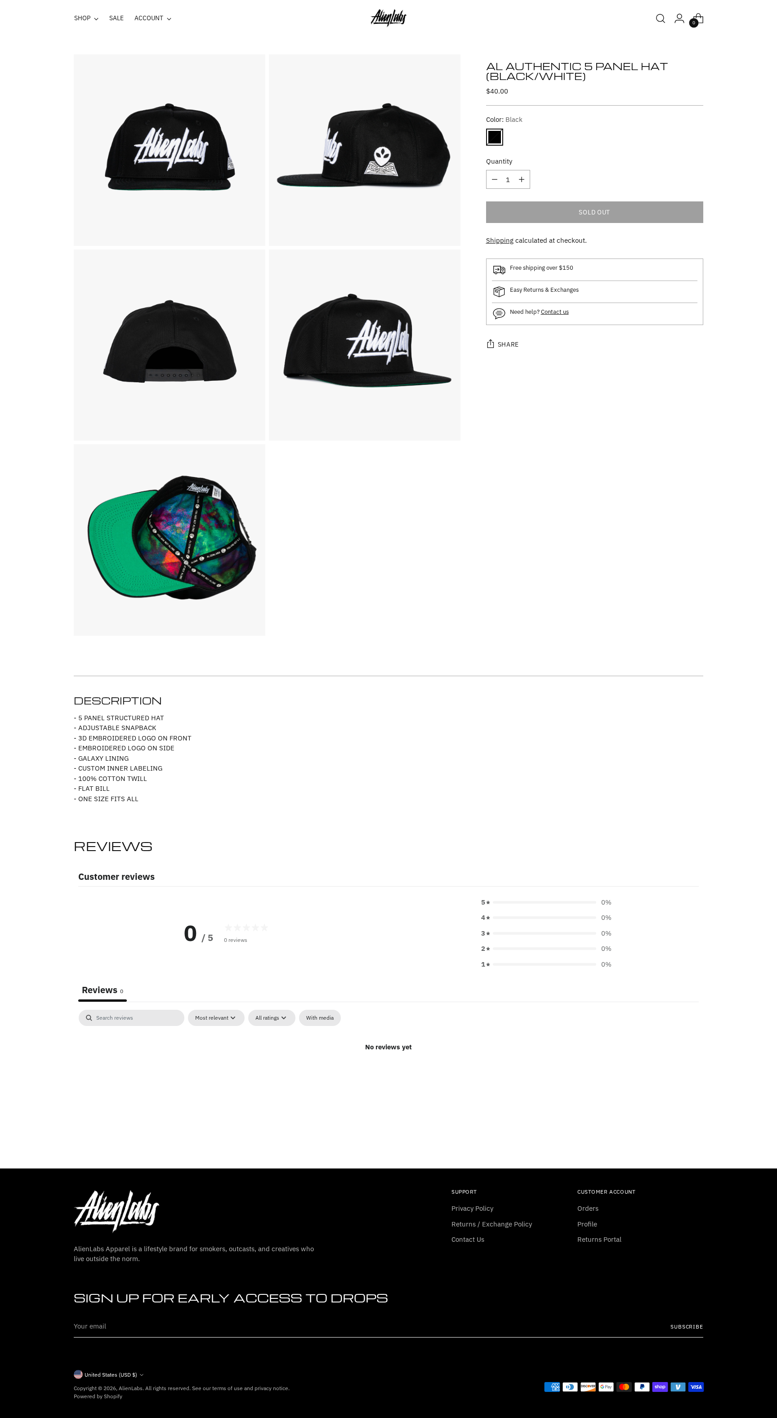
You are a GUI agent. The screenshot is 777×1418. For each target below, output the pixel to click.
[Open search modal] (661, 18)
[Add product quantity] (522, 179)
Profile (587, 1224)
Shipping (500, 240)
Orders (587, 1208)
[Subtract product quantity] (495, 179)
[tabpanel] (388, 1077)
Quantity (499, 161)
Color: (504, 119)
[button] (546, 902)
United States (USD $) (111, 1374)
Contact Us (467, 1239)
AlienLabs (131, 1388)
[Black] (494, 137)
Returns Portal (599, 1239)
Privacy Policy (472, 1208)
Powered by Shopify (98, 1396)
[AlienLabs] (388, 18)
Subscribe (686, 1326)
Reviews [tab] (102, 990)
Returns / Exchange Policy (491, 1224)
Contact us (555, 312)
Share (508, 344)
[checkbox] (320, 1018)
